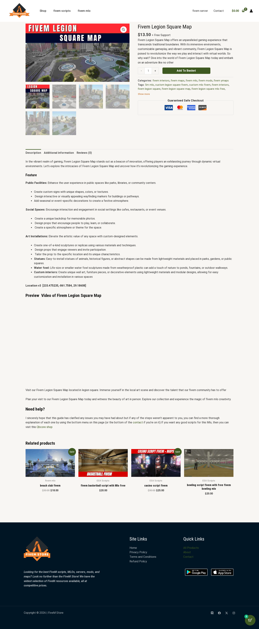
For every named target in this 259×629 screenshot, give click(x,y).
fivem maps (177, 80)
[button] (123, 29)
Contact (219, 10)
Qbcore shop (45, 427)
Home (133, 547)
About (187, 552)
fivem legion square (149, 88)
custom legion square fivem (171, 84)
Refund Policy (138, 561)
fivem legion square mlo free (208, 88)
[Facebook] (219, 613)
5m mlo (149, 84)
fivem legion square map (176, 88)
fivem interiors (161, 80)
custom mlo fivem (200, 84)
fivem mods (205, 80)
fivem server (200, 10)
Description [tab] (33, 152)
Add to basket (186, 70)
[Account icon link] (251, 10)
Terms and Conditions (143, 556)
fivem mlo (84, 10)
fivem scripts (62, 10)
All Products (191, 547)
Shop (43, 10)
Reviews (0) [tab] (84, 152)
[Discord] (212, 613)
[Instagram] (233, 613)
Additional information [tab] (59, 152)
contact (138, 422)
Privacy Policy (138, 552)
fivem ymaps (221, 80)
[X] (226, 613)
